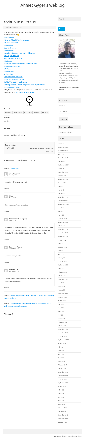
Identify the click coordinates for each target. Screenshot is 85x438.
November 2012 (63, 233)
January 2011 (62, 258)
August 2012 (62, 240)
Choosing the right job (65, 132)
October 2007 (62, 336)
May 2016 (61, 168)
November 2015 (63, 172)
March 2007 (61, 361)
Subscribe (63, 119)
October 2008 (62, 297)
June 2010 (61, 268)
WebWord (7, 69)
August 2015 (62, 183)
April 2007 (61, 358)
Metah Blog (15, 168)
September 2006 (63, 383)
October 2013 (62, 218)
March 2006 (61, 404)
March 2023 (61, 143)
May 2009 (61, 283)
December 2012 (63, 229)
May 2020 (61, 154)
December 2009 (63, 279)
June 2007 (61, 350)
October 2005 (62, 422)
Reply (6, 188)
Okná (11, 196)
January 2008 (62, 325)
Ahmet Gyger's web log (42, 5)
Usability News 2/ (10, 48)
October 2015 (62, 176)
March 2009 (61, 286)
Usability (14, 135)
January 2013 (62, 225)
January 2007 (62, 368)
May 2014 (61, 208)
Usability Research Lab (12, 66)
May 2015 (61, 190)
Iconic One (57, 436)
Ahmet (9, 27)
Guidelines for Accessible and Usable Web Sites (20, 63)
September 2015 (63, 179)
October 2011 (62, 247)
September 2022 (63, 147)
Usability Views (9, 71)
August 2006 (62, 386)
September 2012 (63, 236)
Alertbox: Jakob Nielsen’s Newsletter (17, 40)
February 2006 (62, 408)
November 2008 (63, 293)
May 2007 (61, 354)
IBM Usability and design (12, 87)
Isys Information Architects (13, 77)
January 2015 (62, 193)
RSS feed (62, 106)
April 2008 (61, 315)
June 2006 (61, 393)
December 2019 (63, 158)
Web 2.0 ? (9, 148)
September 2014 (63, 204)
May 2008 (61, 311)
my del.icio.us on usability (25, 92)
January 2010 (62, 275)
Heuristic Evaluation (11, 43)
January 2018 (62, 161)
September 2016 (63, 165)
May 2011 (61, 254)
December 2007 (63, 329)
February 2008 (62, 322)
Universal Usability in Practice (14, 79)
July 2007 (61, 347)
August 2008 (62, 300)
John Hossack (14, 173)
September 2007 (63, 340)
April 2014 (61, 211)
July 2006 (61, 390)
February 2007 (62, 365)
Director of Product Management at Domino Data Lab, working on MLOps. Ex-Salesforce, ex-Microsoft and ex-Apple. (68, 77)
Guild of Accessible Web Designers (16, 82)
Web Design (21, 135)
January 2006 (62, 411)
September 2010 (63, 265)
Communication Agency (18, 219)
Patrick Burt (13, 270)
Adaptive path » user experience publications (19, 53)
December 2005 (63, 415)
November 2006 (63, 375)
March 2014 (61, 215)
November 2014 (63, 200)
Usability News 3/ (10, 50)
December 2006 (63, 372)
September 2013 (63, 222)
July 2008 (61, 304)
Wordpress (78, 436)
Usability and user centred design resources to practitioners (24, 85)
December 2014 (63, 197)
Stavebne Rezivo (15, 247)
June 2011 (61, 250)
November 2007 (63, 333)
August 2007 (62, 343)
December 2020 (63, 150)
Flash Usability (9, 37)
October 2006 (62, 379)
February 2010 (62, 272)
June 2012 (61, 243)
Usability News (9, 45)
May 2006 (61, 397)
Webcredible (8, 74)
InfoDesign (8, 61)
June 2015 (61, 186)
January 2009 (62, 290)
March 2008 (61, 318)
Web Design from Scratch (13, 58)
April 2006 (61, 400)
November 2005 (63, 418)
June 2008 (61, 308)
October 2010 (62, 261)
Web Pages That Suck (11, 56)
